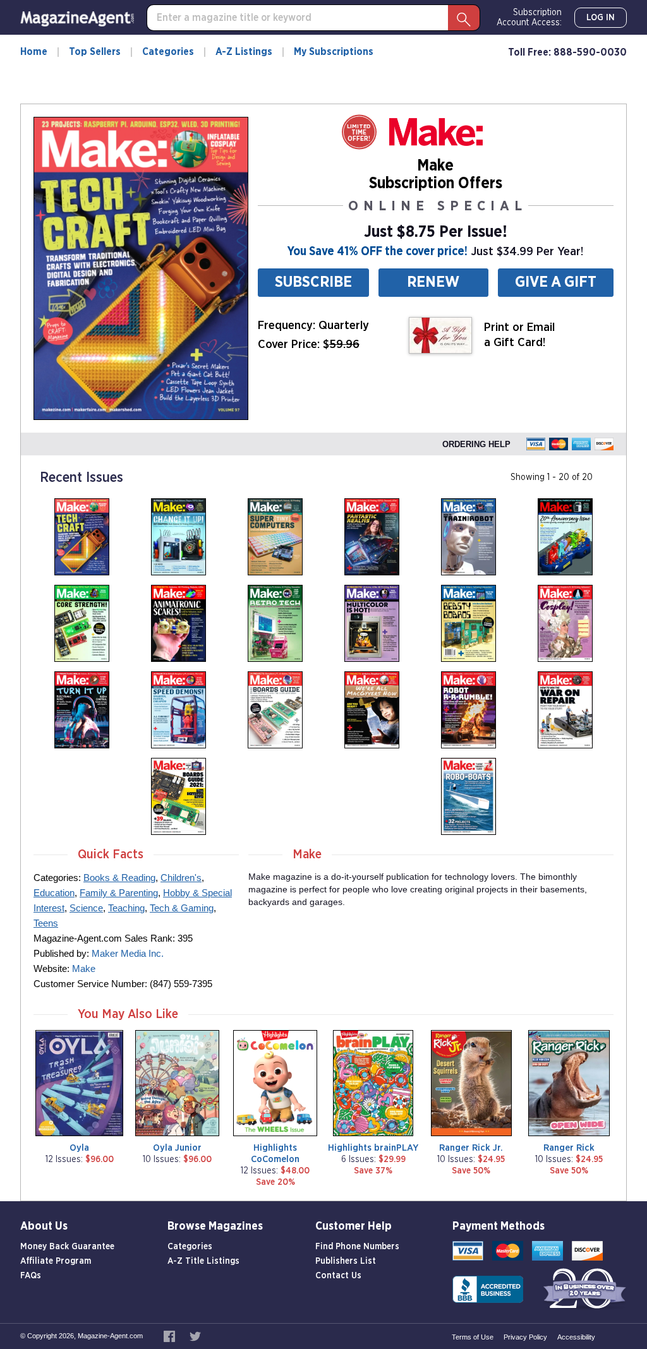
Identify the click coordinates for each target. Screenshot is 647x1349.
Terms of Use (472, 1337)
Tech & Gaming (182, 907)
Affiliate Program (55, 1261)
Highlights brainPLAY (373, 1148)
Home (33, 52)
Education (54, 892)
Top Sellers (95, 52)
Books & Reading (119, 877)
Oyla (79, 1148)
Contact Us (338, 1275)
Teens (45, 923)
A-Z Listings (243, 52)
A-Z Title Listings (203, 1261)
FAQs (30, 1275)
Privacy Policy (525, 1337)
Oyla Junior (177, 1148)
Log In (600, 17)
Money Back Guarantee (67, 1246)
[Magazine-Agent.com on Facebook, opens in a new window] (170, 1336)
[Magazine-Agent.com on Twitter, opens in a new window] (195, 1336)
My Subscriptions (333, 52)
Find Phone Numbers (357, 1246)
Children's (181, 877)
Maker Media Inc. (128, 953)
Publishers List (345, 1261)
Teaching (126, 907)
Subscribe (313, 282)
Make (83, 968)
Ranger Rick (569, 1148)
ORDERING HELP (476, 444)
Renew (433, 282)
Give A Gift (555, 282)
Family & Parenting (119, 892)
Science (86, 907)
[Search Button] (464, 17)
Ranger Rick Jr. (471, 1148)
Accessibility (576, 1337)
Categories (168, 52)
